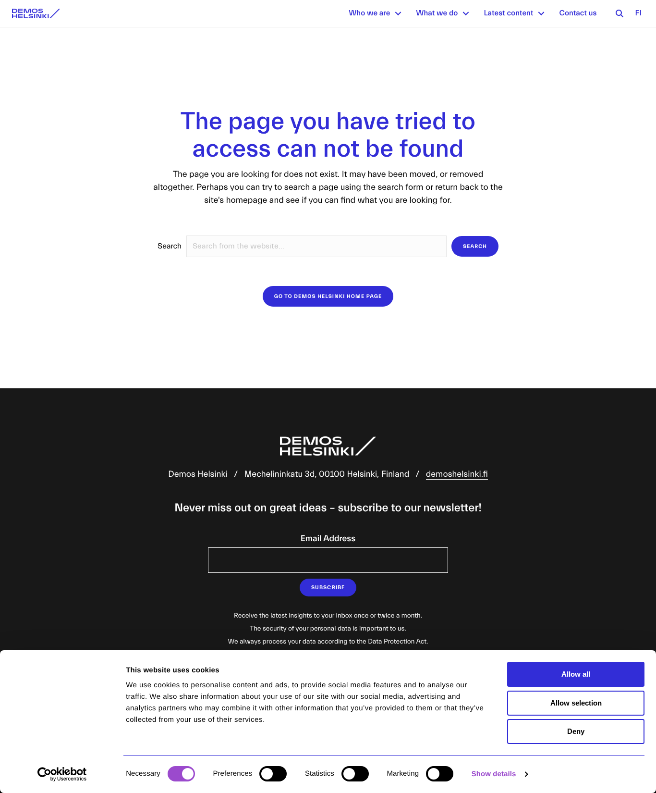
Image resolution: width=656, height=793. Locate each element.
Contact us (577, 13)
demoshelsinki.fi (457, 474)
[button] (398, 13)
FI (638, 13)
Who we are (369, 13)
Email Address (328, 538)
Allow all (575, 674)
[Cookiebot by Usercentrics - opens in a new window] (62, 774)
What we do (437, 13)
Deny (575, 731)
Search (170, 246)
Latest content (508, 13)
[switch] (273, 773)
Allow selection (576, 703)
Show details (494, 774)
